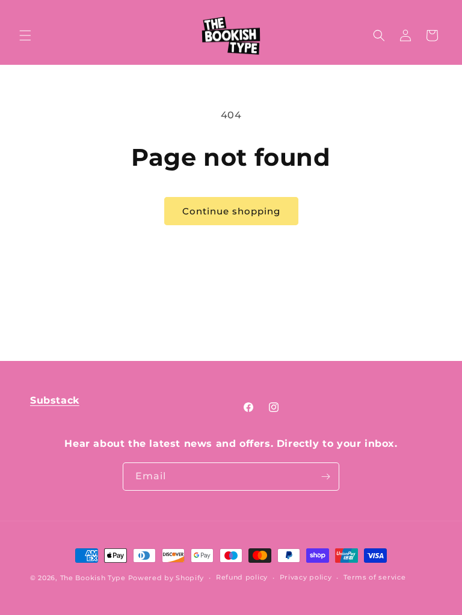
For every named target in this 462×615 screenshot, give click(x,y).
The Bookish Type (93, 578)
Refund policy (242, 577)
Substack (54, 400)
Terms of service (374, 577)
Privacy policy (306, 577)
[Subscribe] (325, 476)
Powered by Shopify (166, 578)
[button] (25, 35)
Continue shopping (231, 211)
